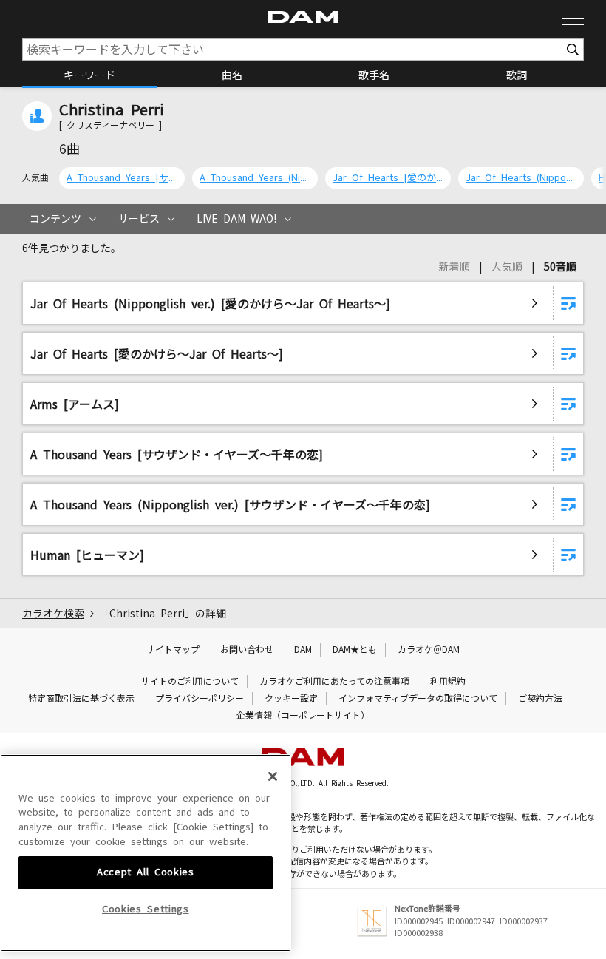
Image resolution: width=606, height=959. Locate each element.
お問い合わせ (246, 649)
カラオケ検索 (53, 614)
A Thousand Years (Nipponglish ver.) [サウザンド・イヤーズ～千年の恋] (255, 178)
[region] (145, 853)
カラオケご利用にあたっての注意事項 (334, 681)
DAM (303, 649)
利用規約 (448, 681)
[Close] (272, 776)
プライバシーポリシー (199, 698)
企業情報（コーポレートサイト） (303, 715)
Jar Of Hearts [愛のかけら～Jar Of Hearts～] (388, 178)
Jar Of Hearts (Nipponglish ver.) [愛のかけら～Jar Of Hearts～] (521, 178)
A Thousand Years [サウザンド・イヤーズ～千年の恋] (122, 178)
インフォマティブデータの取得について (417, 698)
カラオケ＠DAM (429, 649)
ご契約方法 (540, 698)
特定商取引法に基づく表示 (81, 698)
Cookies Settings (145, 909)
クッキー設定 (291, 698)
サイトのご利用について (190, 681)
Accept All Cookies (145, 872)
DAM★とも (355, 649)
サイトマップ (173, 649)
